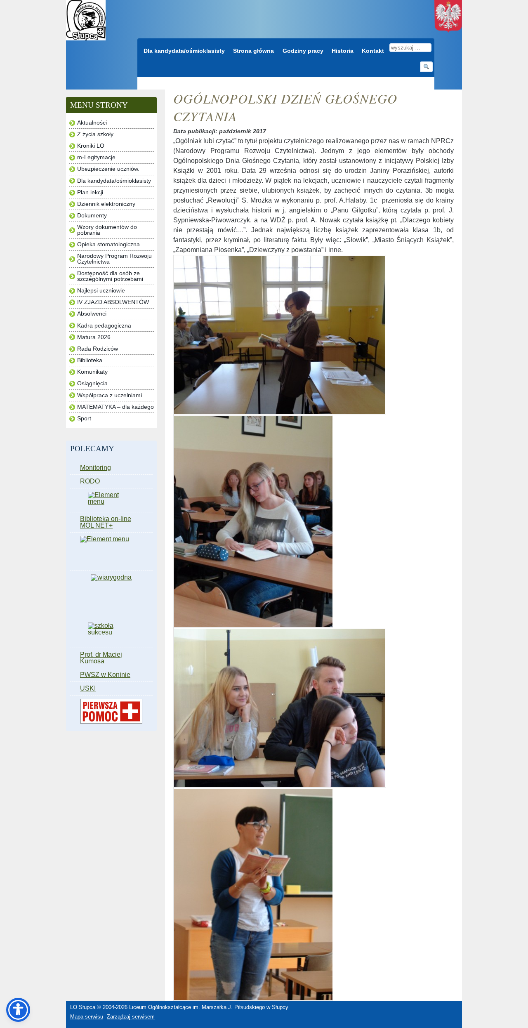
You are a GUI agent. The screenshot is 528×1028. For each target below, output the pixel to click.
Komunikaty (92, 372)
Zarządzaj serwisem (131, 1017)
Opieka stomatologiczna (108, 244)
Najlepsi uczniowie (101, 291)
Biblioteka (89, 360)
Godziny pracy (303, 51)
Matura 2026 (94, 337)
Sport (84, 418)
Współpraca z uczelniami (109, 395)
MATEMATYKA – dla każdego (115, 407)
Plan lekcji (90, 192)
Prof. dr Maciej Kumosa (101, 658)
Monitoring (95, 467)
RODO (90, 481)
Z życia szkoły (95, 134)
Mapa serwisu (86, 1017)
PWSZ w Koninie (105, 674)
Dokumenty (92, 215)
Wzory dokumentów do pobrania (107, 230)
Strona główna (253, 51)
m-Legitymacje (96, 157)
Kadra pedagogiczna (104, 326)
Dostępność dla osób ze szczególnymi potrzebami (110, 276)
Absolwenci (91, 314)
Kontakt (373, 51)
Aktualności (92, 123)
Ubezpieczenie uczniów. (108, 169)
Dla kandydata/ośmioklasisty (184, 51)
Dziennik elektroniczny (106, 204)
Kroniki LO (90, 146)
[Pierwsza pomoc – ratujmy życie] (111, 711)
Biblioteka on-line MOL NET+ (105, 522)
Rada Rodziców (97, 349)
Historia (343, 51)
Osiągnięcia (92, 383)
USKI (88, 688)
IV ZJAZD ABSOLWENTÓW (113, 302)
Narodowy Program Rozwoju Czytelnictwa (114, 259)
